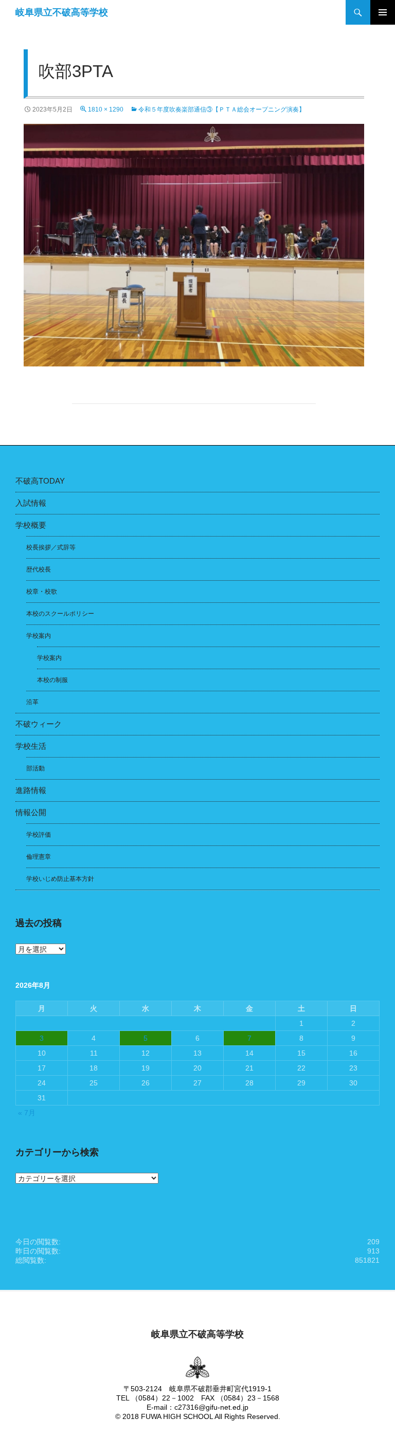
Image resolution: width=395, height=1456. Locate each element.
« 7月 (26, 1113)
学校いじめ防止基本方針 (60, 878)
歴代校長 (38, 569)
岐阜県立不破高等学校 (61, 12)
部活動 (35, 768)
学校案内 (38, 635)
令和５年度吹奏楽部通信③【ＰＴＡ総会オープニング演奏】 (224, 109)
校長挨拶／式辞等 (51, 547)
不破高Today (40, 480)
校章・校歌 (41, 591)
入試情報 (30, 503)
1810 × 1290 (105, 109)
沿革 (32, 702)
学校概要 (30, 525)
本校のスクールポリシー (60, 613)
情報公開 (30, 812)
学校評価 (38, 834)
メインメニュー (382, 12)
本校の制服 (52, 680)
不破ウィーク (38, 724)
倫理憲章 (38, 856)
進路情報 (30, 790)
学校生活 (30, 746)
